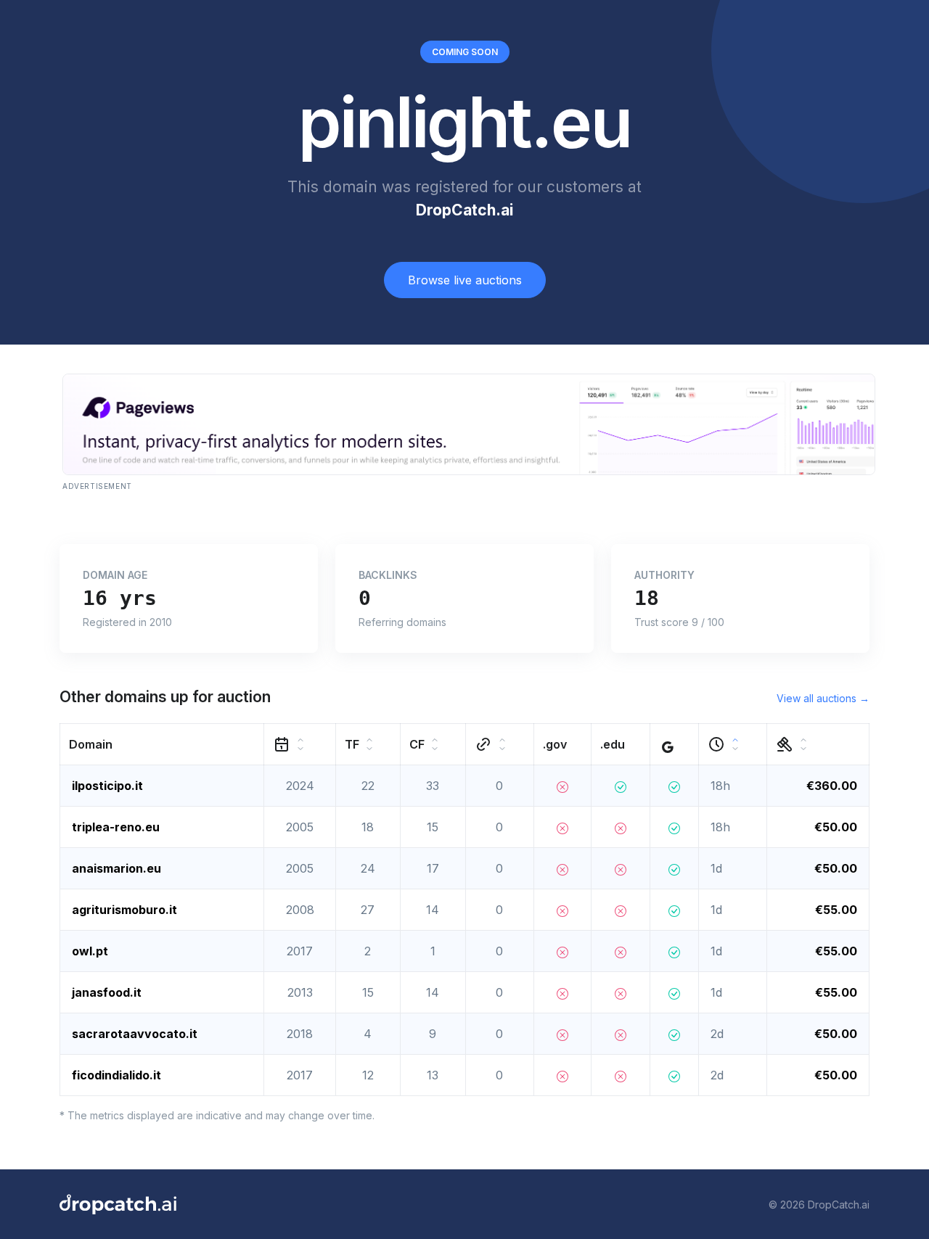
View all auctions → (823, 698)
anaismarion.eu (116, 868)
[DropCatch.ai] (118, 1204)
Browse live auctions (465, 280)
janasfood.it (107, 992)
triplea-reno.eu (116, 827)
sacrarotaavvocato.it (134, 1033)
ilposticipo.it (107, 785)
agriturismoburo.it (124, 909)
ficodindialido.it (116, 1075)
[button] (162, 744)
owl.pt (90, 951)
